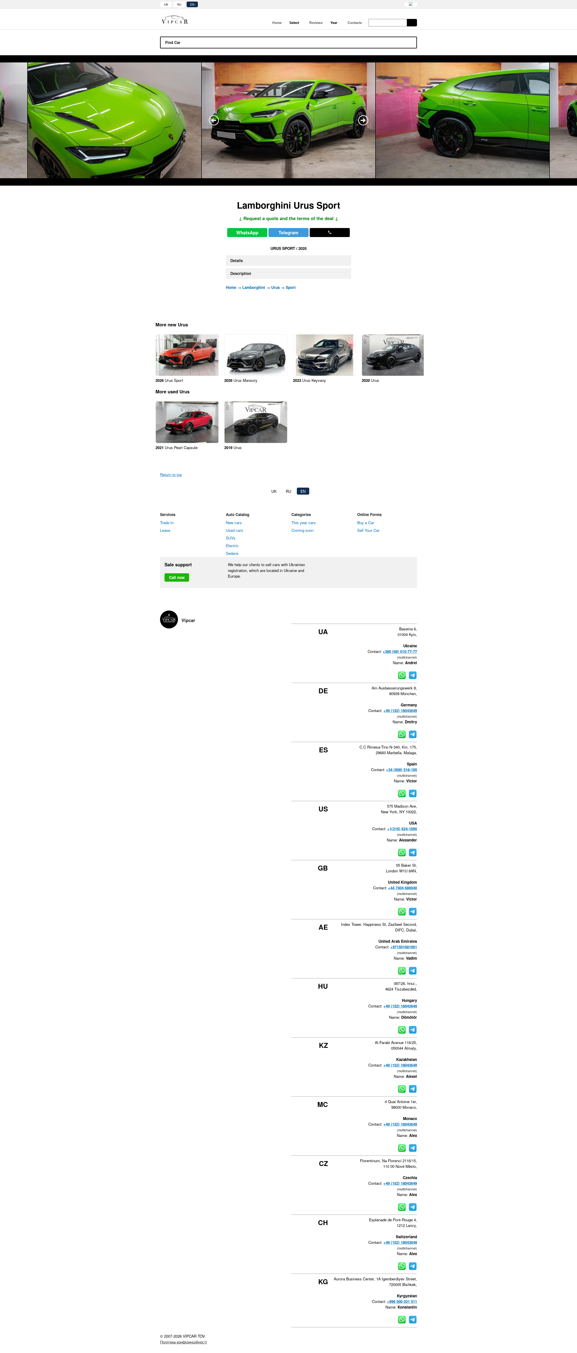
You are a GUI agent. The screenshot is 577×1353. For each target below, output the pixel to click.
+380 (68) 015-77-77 (400, 651)
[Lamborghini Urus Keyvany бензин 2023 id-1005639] (324, 374)
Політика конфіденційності (183, 1342)
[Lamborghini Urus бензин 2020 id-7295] (393, 374)
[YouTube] (403, 615)
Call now (177, 577)
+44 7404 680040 (402, 887)
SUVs (231, 538)
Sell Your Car (368, 530)
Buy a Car (365, 522)
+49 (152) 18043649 (400, 710)
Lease (165, 530)
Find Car (173, 42)
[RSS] (415, 615)
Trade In (167, 522)
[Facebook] (379, 615)
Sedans (232, 553)
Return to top (171, 474)
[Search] (412, 22)
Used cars (234, 530)
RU (179, 4)
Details (236, 260)
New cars (234, 522)
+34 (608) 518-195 (401, 769)
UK (166, 4)
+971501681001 (403, 947)
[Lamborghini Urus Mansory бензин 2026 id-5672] (255, 374)
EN (192, 4)
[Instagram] (391, 615)
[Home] (178, 19)
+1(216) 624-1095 (402, 828)
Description (240, 273)
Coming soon (302, 530)
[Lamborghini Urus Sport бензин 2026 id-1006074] (187, 374)
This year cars (303, 522)
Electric (232, 545)
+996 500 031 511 (402, 1301)
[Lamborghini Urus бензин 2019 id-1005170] (255, 441)
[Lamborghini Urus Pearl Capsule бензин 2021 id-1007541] (187, 441)
